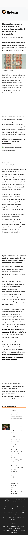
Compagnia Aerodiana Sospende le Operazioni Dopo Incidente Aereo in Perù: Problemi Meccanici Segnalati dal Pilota (16, 456)
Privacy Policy (20, 530)
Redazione (12, 530)
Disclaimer (14, 532)
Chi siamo (6, 530)
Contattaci (14, 519)
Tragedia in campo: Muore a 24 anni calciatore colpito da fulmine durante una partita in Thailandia (16, 414)
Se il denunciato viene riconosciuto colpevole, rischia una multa (13, 329)
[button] (19, 17)
